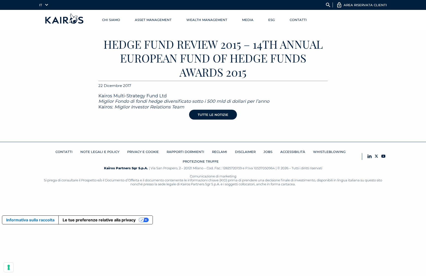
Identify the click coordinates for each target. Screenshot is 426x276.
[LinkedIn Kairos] (369, 156)
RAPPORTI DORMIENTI (185, 152)
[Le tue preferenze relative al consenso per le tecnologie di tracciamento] (8, 267)
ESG (271, 20)
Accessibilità (292, 152)
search (328, 5)
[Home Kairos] (65, 20)
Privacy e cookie (143, 152)
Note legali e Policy (99, 152)
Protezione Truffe (201, 161)
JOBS (268, 152)
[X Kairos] (376, 156)
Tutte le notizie (213, 115)
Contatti (298, 20)
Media (247, 20)
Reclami (219, 152)
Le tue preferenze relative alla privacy (99, 219)
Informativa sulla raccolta (30, 219)
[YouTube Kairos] (383, 156)
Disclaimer (245, 152)
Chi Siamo (111, 20)
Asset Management (153, 20)
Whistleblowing (329, 152)
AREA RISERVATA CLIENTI (365, 5)
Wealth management (206, 20)
